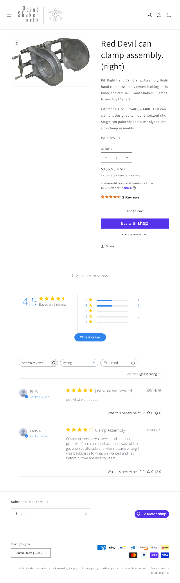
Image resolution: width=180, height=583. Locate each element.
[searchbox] (34, 362)
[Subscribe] (85, 514)
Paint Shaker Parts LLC (41, 568)
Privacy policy (90, 568)
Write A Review (90, 337)
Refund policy (110, 568)
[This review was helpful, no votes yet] (148, 413)
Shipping (106, 175)
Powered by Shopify (66, 568)
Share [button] (110, 246)
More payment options (135, 234)
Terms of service (160, 568)
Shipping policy (160, 572)
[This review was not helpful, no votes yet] (156, 413)
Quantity (106, 149)
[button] (9, 15)
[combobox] (79, 363)
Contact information (134, 568)
